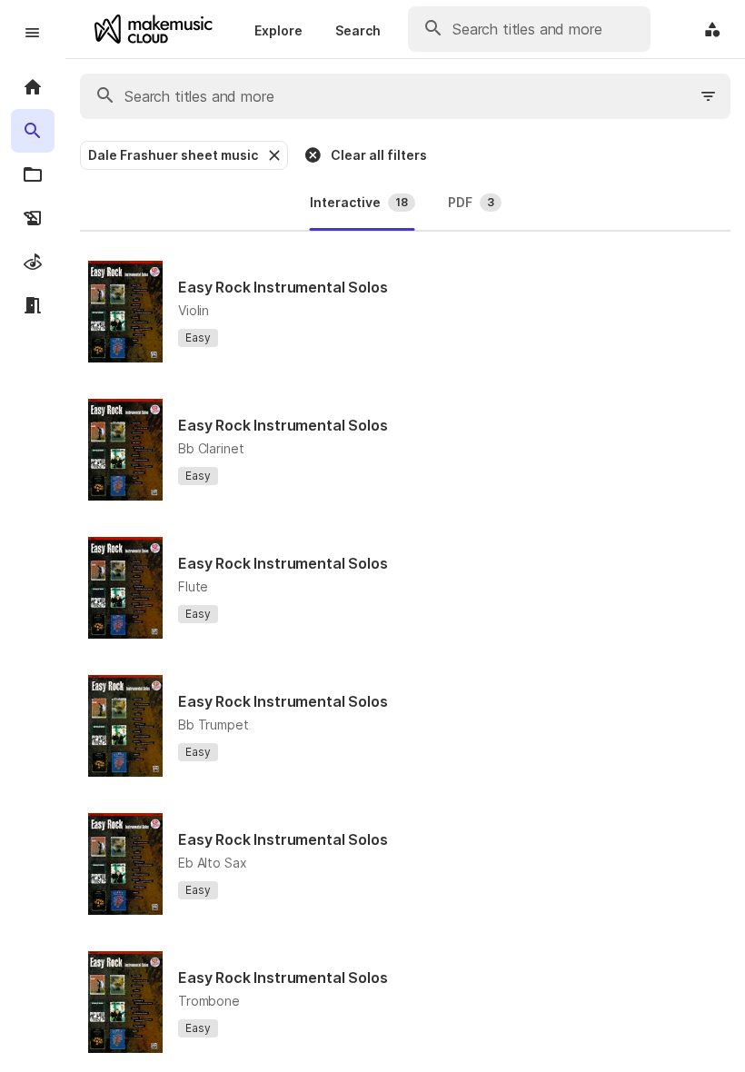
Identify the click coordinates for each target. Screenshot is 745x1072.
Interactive (359, 202)
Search (358, 30)
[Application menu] (712, 29)
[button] (272, 155)
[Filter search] (708, 96)
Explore (278, 30)
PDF (471, 202)
